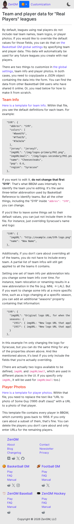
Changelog (14, 452)
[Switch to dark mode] (69, 4)
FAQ (9, 475)
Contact (44, 444)
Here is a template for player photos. (27, 392)
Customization (40, 4)
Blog (10, 448)
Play (10, 471)
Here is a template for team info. (24, 105)
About (11, 444)
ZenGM (13, 4)
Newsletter (47, 448)
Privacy (44, 452)
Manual (11, 479)
